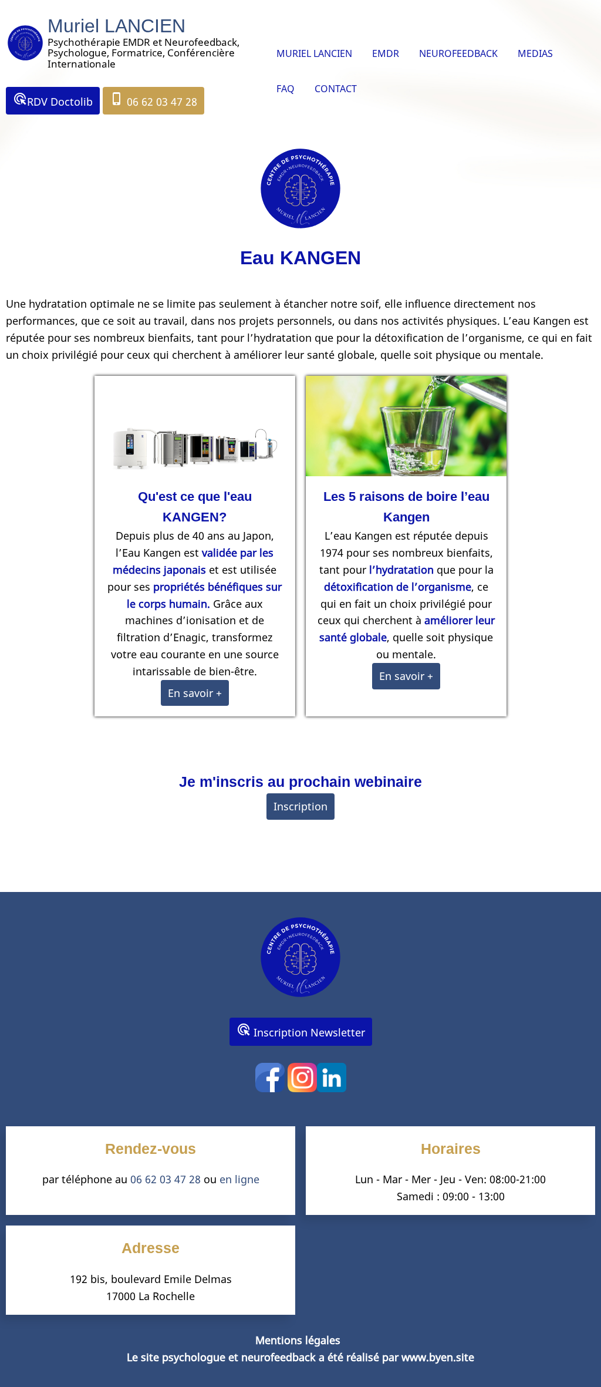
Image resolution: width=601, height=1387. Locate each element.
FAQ (285, 88)
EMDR (385, 53)
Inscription (300, 806)
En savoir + (195, 693)
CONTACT (336, 88)
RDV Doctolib (53, 100)
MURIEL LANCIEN (314, 53)
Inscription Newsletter (301, 1030)
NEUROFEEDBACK (458, 53)
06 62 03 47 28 (153, 100)
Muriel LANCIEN (116, 25)
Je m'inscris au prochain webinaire (300, 781)
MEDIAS (535, 53)
